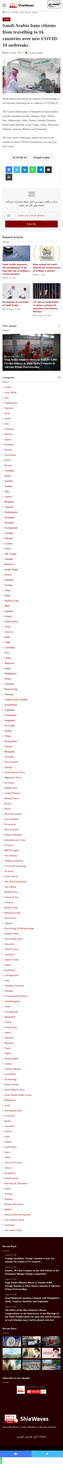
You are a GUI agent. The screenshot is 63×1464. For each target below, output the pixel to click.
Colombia (10, 647)
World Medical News (15, 1090)
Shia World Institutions (16, 881)
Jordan (8, 730)
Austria (8, 486)
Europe (8, 465)
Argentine (9, 954)
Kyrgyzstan (11, 741)
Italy (7, 491)
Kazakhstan (11, 704)
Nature (8, 964)
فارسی (28, 1436)
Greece (8, 496)
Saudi (35, 12)
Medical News (11, 892)
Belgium (9, 501)
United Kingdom (12, 1001)
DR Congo (10, 553)
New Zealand (11, 819)
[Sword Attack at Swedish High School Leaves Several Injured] (51, 1365)
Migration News (13, 777)
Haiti (7, 637)
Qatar (7, 1152)
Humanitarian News (15, 772)
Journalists (9, 1126)
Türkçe (42, 1436)
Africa (8, 548)
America (9, 631)
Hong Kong (11, 689)
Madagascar (10, 1100)
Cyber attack (11, 876)
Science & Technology (15, 866)
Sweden (9, 481)
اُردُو (36, 1436)
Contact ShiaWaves (29, 1427)
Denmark (9, 517)
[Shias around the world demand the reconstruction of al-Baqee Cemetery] (47, 253)
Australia (9, 756)
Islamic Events (11, 959)
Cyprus (8, 543)
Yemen (8, 1032)
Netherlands (11, 512)
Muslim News (12, 798)
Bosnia (8, 1121)
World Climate (11, 1084)
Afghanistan (11, 403)
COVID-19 (20, 157)
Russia (8, 803)
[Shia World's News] (21, 5)
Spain (8, 475)
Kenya (8, 574)
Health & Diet (11, 907)
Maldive (8, 1209)
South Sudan (11, 569)
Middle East (11, 788)
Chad (7, 626)
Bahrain (9, 434)
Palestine (9, 991)
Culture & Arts (12, 897)
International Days (13, 1110)
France (8, 1048)
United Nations (12, 793)
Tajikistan (10, 710)
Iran (7, 423)
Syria (7, 413)
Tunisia (8, 585)
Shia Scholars (12, 829)
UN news (9, 902)
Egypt (8, 439)
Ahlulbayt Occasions (14, 985)
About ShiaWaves (11, 1427)
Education (9, 944)
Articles (8, 1131)
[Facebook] (9, 169)
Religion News (11, 933)
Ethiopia (9, 579)
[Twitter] (16, 169)
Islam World (25, 12)
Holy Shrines (11, 855)
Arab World (10, 1074)
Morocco (9, 564)
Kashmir (9, 444)
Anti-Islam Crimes (13, 1230)
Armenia (9, 1194)
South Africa (11, 621)
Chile (7, 642)
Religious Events (12, 912)
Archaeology (11, 1079)
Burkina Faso (12, 600)
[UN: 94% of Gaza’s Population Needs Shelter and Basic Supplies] (31, 1365)
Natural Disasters (13, 834)
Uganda (9, 611)
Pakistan (9, 408)
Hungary (9, 1199)
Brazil (8, 808)
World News (10, 918)
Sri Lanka (10, 725)
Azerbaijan (10, 455)
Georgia (9, 533)
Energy (8, 767)
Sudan (7, 1006)
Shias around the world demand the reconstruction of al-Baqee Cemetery (46, 267)
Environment (11, 762)
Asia (7, 652)
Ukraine (9, 538)
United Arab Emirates (16, 699)
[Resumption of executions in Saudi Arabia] (16, 291)
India (7, 980)
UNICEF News (12, 949)
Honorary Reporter (47, 1427)
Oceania (9, 845)
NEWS (15, 12)
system (8, 1188)
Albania (9, 507)
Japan (8, 668)
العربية (20, 1436)
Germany (9, 470)
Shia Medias (10, 886)
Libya (8, 590)
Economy (10, 782)
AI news (9, 871)
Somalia (9, 559)
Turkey (8, 1022)
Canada (8, 1063)
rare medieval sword (14, 1220)
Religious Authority (14, 860)
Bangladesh (10, 1017)
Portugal (9, 522)
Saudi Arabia (42, 157)
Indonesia (9, 1037)
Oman (8, 736)
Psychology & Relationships (19, 928)
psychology (10, 970)
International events (15, 840)
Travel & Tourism (13, 1162)
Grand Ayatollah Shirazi (16, 996)
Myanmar (9, 1043)
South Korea (10, 1147)
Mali (7, 605)
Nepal (8, 678)
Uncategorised (11, 1011)
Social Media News (14, 938)
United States (11, 1027)
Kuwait (8, 449)
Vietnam (9, 694)
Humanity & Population (16, 1183)
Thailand (9, 683)
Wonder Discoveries (14, 1204)
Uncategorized (11, 975)
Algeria (8, 923)
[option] (33, 352)
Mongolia (10, 751)
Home (7, 12)
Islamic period (11, 1178)
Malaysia (9, 663)
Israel (7, 1105)
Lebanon (9, 429)
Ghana (8, 616)
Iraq (7, 397)
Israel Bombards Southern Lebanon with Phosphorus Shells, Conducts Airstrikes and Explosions (30, 363)
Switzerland (11, 527)
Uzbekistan (10, 715)
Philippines (10, 673)
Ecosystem (10, 824)
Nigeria (8, 1053)
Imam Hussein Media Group (18, 1095)
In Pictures (10, 1116)
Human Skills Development (18, 1214)
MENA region (12, 850)
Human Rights (11, 1058)
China (8, 657)
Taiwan (8, 746)
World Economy (13, 814)
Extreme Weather (13, 1069)
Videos (8, 1157)
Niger (8, 595)
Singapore (10, 720)
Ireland (8, 1142)
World (7, 460)
